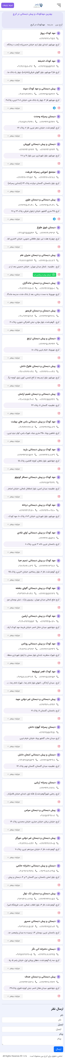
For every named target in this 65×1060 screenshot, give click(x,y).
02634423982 (47, 566)
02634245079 (47, 427)
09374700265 (25, 899)
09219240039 (25, 566)
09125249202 (47, 816)
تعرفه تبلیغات (7, 5)
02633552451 (47, 732)
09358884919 (25, 677)
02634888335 (46, 954)
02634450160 (47, 621)
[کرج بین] (38, 5)
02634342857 (47, 899)
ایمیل (60, 1024)
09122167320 (26, 94)
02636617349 (47, 649)
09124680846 (26, 843)
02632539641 (47, 483)
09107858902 (26, 399)
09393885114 (26, 927)
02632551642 (47, 399)
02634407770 (47, 788)
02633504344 (47, 344)
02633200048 (47, 372)
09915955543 (26, 233)
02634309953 (25, 177)
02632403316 (47, 233)
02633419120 (26, 510)
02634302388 (47, 177)
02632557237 (47, 594)
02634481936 (47, 982)
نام (61, 1015)
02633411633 (26, 150)
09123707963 (26, 649)
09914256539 (26, 760)
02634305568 (47, 538)
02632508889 (47, 261)
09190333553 (26, 621)
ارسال (58, 1049)
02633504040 (47, 205)
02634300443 (47, 705)
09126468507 (26, 288)
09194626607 (26, 427)
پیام (61, 1034)
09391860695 (47, 871)
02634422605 (47, 843)
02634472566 (25, 455)
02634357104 (47, 927)
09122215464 (25, 261)
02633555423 (46, 66)
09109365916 (25, 316)
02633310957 (47, 39)
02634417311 (26, 982)
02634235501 (47, 288)
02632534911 (47, 760)
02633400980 (47, 510)
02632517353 (47, 677)
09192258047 (24, 66)
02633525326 (47, 94)
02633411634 (47, 150)
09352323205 (24, 954)
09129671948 (26, 871)
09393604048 (25, 594)
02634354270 (47, 316)
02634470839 (47, 455)
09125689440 (26, 122)
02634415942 (47, 122)
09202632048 (26, 372)
